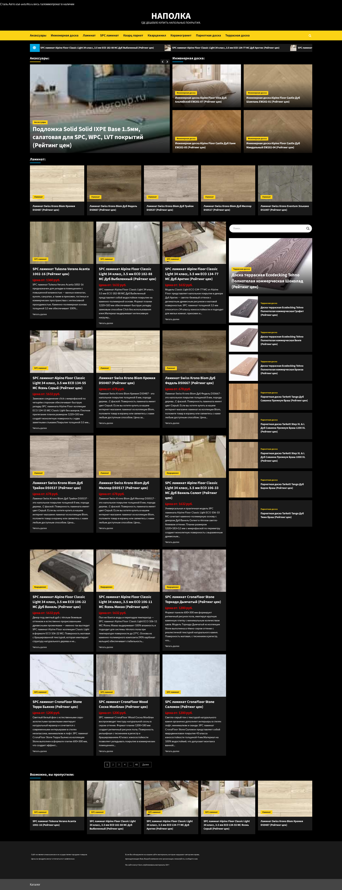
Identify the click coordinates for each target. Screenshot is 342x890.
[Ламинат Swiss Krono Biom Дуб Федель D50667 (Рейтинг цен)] (114, 183)
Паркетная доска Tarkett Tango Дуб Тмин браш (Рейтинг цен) (282, 515)
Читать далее (40, 314)
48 (136, 764)
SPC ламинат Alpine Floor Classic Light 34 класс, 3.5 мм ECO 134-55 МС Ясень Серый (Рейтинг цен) (59, 383)
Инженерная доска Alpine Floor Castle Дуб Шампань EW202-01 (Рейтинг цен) (273, 100)
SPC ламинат (109, 35)
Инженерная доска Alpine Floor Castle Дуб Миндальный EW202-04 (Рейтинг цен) (273, 145)
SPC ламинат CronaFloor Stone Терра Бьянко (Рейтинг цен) (57, 704)
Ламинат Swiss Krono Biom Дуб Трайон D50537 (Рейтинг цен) (170, 208)
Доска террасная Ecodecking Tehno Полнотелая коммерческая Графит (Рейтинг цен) (282, 311)
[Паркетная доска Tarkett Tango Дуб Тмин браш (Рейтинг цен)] (243, 513)
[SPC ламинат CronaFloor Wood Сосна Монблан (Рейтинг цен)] (128, 675)
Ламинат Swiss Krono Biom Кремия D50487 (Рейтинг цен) (54, 208)
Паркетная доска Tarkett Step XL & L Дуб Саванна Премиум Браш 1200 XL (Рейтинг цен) (283, 427)
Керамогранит (180, 35)
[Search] (310, 35)
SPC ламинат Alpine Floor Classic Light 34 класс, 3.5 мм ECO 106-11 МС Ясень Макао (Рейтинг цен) (125, 601)
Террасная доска (237, 35)
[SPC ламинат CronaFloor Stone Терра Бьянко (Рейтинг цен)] (62, 675)
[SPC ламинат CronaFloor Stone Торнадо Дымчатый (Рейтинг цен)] (194, 570)
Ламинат (89, 35)
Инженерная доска (64, 35)
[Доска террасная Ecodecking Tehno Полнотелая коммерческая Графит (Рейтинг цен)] (243, 309)
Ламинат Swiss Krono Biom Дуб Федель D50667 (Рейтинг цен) (113, 208)
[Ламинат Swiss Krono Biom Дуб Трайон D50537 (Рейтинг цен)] (171, 183)
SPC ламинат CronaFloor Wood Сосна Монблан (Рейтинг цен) (123, 704)
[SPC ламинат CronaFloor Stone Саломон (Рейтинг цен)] (194, 675)
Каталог (35, 884)
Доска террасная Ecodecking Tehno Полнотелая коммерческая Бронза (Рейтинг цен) (282, 369)
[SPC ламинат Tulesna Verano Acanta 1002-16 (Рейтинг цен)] (62, 243)
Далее (145, 764)
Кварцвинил (157, 35)
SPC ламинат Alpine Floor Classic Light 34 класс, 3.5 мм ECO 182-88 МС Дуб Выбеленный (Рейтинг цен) (127, 274)
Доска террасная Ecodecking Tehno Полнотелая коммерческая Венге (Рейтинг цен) (282, 340)
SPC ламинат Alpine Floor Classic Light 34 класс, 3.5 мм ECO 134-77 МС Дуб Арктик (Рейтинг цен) (162, 48)
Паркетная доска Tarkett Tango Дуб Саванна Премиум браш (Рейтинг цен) (284, 398)
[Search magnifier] (307, 228)
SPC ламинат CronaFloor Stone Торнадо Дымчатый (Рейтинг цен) (193, 599)
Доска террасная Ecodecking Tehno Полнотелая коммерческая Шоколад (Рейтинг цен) (267, 281)
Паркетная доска (208, 35)
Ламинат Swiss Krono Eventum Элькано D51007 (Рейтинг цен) (285, 208)
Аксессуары (38, 35)
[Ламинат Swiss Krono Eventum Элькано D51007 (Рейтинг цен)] (285, 183)
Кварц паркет (133, 35)
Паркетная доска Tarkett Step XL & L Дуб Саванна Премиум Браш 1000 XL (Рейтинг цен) (283, 457)
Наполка (171, 16)
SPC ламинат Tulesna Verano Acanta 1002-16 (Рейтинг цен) (61, 272)
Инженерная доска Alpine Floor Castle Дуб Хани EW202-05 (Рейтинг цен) (205, 145)
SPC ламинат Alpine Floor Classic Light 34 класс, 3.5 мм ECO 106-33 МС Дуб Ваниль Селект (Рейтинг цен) (192, 490)
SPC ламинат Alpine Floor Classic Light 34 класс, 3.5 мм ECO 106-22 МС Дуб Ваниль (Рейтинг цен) (59, 601)
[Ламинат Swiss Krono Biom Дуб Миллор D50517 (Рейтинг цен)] (228, 183)
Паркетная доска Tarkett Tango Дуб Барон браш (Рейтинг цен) (282, 486)
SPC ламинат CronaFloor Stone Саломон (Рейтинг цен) (189, 704)
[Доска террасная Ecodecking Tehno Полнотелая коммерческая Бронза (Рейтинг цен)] (243, 367)
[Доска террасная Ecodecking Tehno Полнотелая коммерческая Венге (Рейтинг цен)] (243, 338)
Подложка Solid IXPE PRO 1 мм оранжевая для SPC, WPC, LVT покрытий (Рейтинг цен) (98, 141)
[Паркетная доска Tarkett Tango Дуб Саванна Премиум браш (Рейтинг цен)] (243, 397)
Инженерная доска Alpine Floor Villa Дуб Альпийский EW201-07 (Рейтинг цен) (201, 100)
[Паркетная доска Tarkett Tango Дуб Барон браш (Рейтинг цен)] (243, 484)
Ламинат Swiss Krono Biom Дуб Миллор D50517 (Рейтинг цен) (228, 208)
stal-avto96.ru (24, 4)
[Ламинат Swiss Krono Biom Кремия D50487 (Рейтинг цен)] (57, 183)
